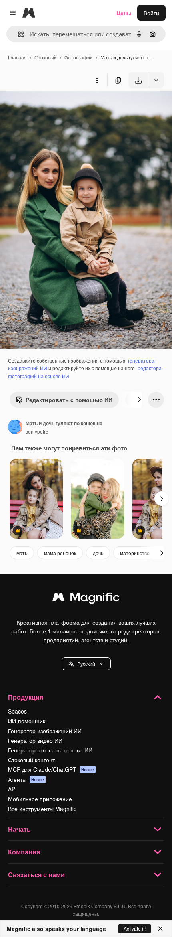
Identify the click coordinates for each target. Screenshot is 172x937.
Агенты (26, 779)
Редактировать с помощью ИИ (69, 400)
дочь (98, 553)
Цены (124, 13)
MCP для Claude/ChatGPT (51, 769)
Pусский (86, 663)
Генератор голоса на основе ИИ (50, 750)
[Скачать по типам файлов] (156, 80)
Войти (151, 13)
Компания (24, 851)
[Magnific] (86, 599)
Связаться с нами (36, 874)
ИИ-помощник (26, 721)
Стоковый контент (31, 760)
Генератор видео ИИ (35, 740)
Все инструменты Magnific (42, 809)
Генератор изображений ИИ (45, 731)
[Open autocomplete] (18, 34)
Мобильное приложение (40, 799)
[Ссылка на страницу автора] (15, 428)
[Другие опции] (97, 80)
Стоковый (45, 57)
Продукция (25, 697)
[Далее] (139, 400)
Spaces (17, 711)
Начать (19, 829)
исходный (53, 107)
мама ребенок (60, 553)
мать (21, 553)
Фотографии (78, 57)
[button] (86, 663)
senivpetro (37, 431)
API (12, 789)
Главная (17, 57)
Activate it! (135, 928)
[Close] (160, 928)
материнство (135, 553)
